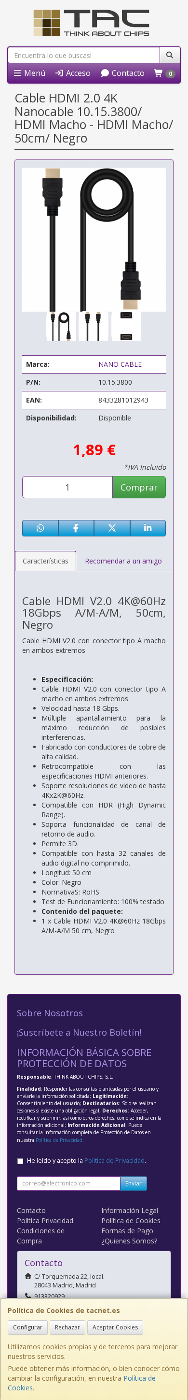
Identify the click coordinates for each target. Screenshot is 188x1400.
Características (45, 560)
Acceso (77, 73)
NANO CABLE (120, 364)
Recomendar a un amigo (123, 560)
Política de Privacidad (59, 1140)
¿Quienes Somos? (129, 1240)
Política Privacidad (45, 1220)
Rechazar (67, 1327)
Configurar (27, 1327)
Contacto (127, 73)
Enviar (133, 1183)
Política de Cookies (131, 1220)
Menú (33, 73)
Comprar (139, 487)
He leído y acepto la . (86, 1160)
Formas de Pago (127, 1230)
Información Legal (129, 1210)
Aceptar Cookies (115, 1327)
